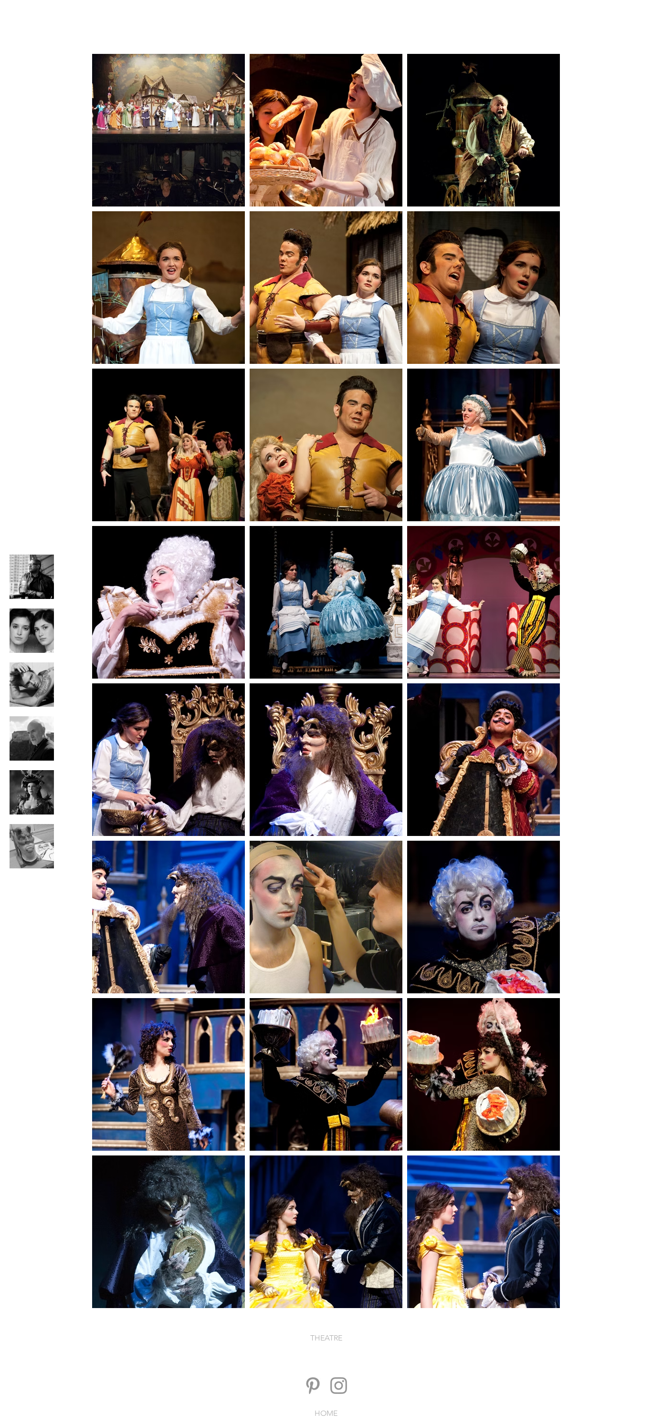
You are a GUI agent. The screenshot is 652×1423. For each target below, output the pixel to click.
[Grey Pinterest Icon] (313, 1385)
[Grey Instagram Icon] (338, 1385)
